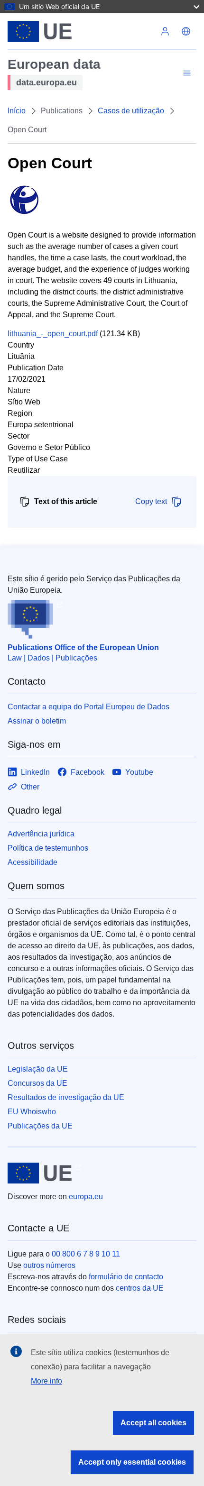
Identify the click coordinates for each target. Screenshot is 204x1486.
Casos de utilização (131, 111)
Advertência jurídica (41, 834)
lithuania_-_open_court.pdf (53, 334)
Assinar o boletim (37, 721)
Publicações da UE (40, 1126)
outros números (49, 1265)
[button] (186, 31)
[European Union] (81, 31)
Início (17, 111)
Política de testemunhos (48, 848)
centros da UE (140, 1288)
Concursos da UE (37, 1083)
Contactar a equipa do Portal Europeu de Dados (88, 707)
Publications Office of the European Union (83, 647)
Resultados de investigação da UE (66, 1097)
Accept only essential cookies (132, 1462)
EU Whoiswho (32, 1112)
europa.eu (86, 1196)
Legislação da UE (38, 1069)
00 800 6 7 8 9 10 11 (86, 1254)
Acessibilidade (32, 862)
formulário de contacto (126, 1277)
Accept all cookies (153, 1423)
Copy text (151, 501)
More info (46, 1381)
